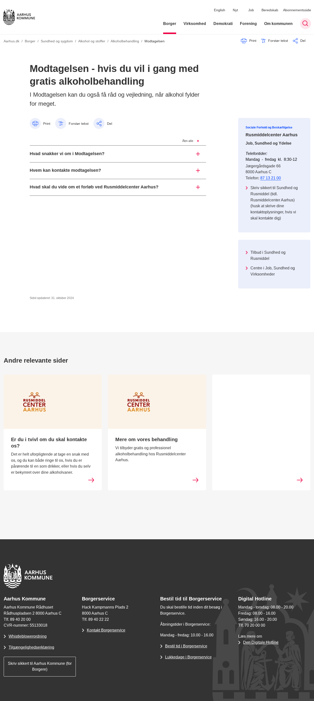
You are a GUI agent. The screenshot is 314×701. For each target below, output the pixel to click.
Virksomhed (194, 24)
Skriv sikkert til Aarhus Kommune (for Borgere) (40, 666)
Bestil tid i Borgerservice (186, 646)
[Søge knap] (305, 23)
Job (251, 10)
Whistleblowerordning (28, 636)
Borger (169, 24)
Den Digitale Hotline (260, 642)
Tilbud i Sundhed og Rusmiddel (268, 255)
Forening (248, 24)
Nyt (235, 10)
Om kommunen (278, 24)
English (219, 10)
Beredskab (270, 10)
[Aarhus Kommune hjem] (19, 17)
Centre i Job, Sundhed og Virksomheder (272, 271)
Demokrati (223, 24)
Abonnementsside (297, 10)
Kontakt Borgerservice (106, 630)
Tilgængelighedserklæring (31, 647)
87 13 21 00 (270, 178)
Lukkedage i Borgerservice (188, 657)
